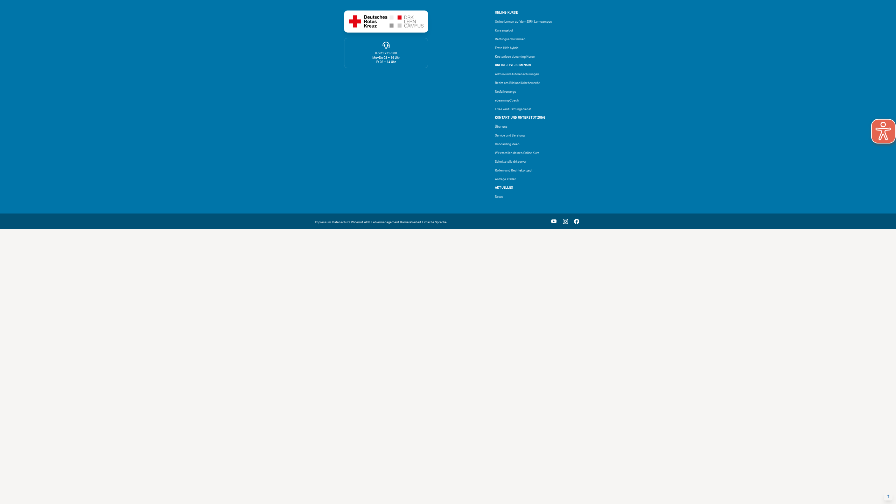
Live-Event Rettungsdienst (513, 109)
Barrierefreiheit (410, 222)
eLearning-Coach (507, 100)
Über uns (501, 126)
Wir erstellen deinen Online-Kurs (517, 153)
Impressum (323, 222)
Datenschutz (341, 222)
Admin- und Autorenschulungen (517, 74)
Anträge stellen (505, 179)
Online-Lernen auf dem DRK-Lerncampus (523, 21)
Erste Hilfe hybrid (506, 48)
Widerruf (357, 222)
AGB (367, 222)
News (499, 196)
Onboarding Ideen (507, 144)
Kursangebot (504, 30)
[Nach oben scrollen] (888, 496)
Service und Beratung (510, 135)
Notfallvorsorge (505, 91)
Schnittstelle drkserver (510, 161)
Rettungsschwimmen (510, 39)
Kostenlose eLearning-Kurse (515, 56)
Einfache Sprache (434, 222)
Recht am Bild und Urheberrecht (517, 83)
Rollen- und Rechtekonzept (513, 170)
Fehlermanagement (385, 222)
